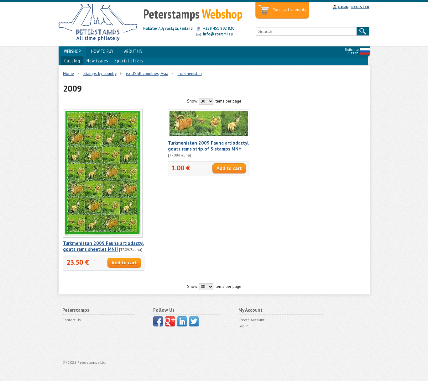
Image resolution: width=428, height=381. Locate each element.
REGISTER (360, 6)
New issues (97, 61)
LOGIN (343, 6)
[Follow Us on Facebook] (158, 321)
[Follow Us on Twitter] (194, 321)
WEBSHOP (72, 51)
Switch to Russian (351, 51)
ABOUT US (133, 51)
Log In (243, 326)
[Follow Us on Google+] (170, 321)
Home (68, 73)
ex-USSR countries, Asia (147, 73)
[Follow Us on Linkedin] (182, 321)
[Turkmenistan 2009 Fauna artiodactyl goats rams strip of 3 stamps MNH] (208, 136)
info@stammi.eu (218, 34)
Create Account (251, 319)
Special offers (128, 61)
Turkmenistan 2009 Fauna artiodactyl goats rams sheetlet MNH (103, 246)
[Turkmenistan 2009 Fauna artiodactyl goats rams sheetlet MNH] (103, 236)
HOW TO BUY (102, 51)
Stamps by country (100, 73)
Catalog (72, 61)
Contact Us (71, 319)
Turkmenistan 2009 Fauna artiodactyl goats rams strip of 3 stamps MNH (208, 146)
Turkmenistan (190, 73)
